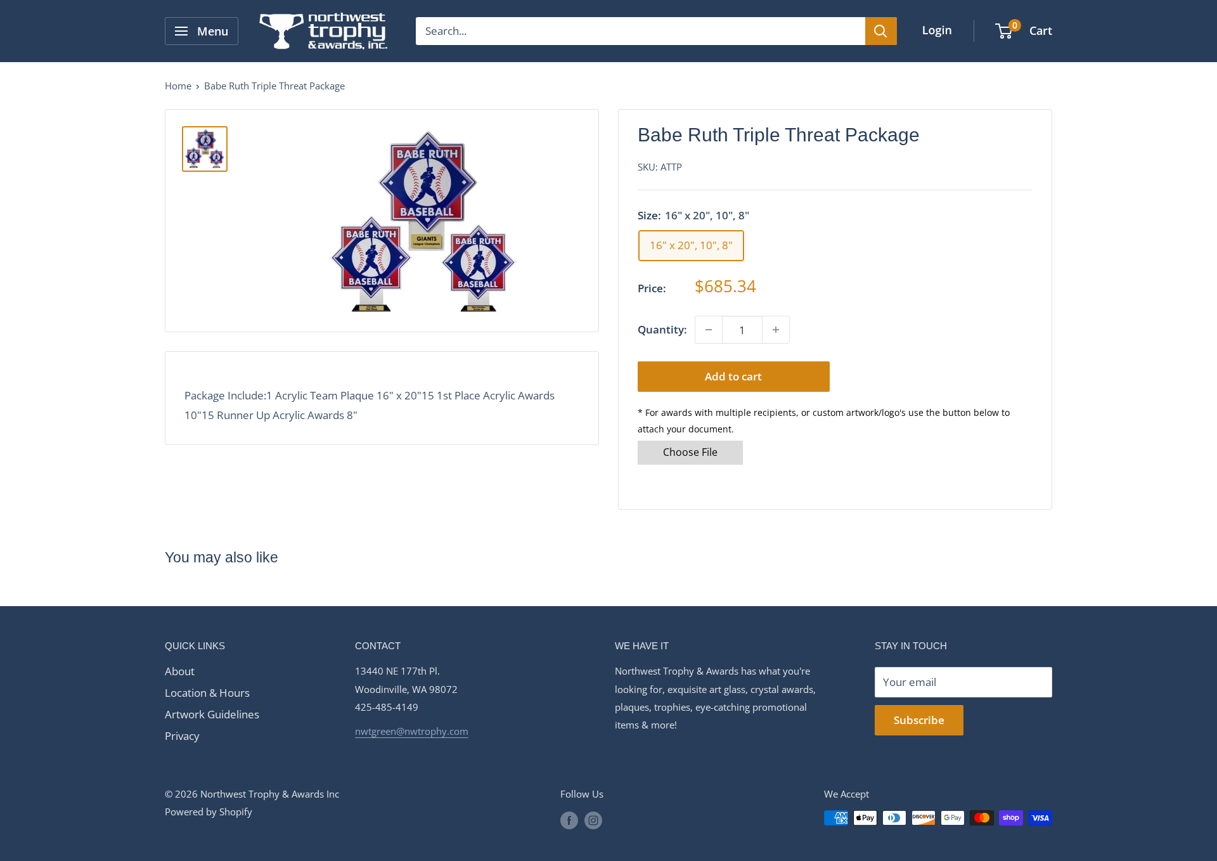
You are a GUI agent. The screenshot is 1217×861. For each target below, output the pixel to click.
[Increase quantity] (776, 329)
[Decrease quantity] (708, 329)
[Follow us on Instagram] (593, 819)
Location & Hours (207, 692)
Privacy (182, 735)
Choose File (690, 452)
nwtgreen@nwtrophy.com (411, 731)
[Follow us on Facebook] (569, 819)
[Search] (881, 31)
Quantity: (662, 329)
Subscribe (919, 720)
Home (178, 85)
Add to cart (733, 376)
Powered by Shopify (208, 811)
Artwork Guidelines (212, 714)
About (180, 671)
